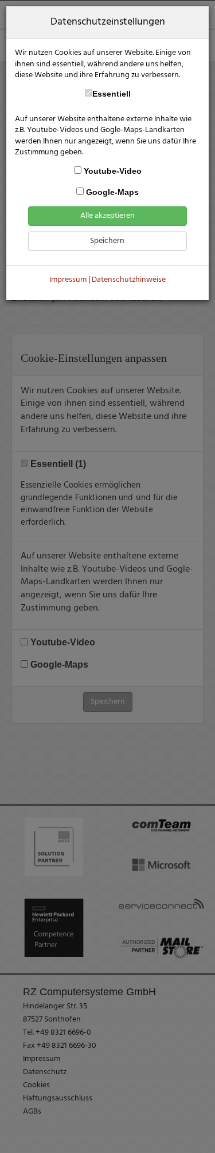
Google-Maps (111, 192)
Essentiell (111, 94)
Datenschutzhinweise (129, 280)
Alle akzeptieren (107, 215)
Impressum (68, 280)
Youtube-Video (111, 171)
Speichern (107, 241)
